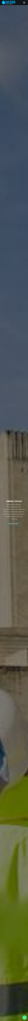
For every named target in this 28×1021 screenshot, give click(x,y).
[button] (24, 1017)
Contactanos (13, 523)
